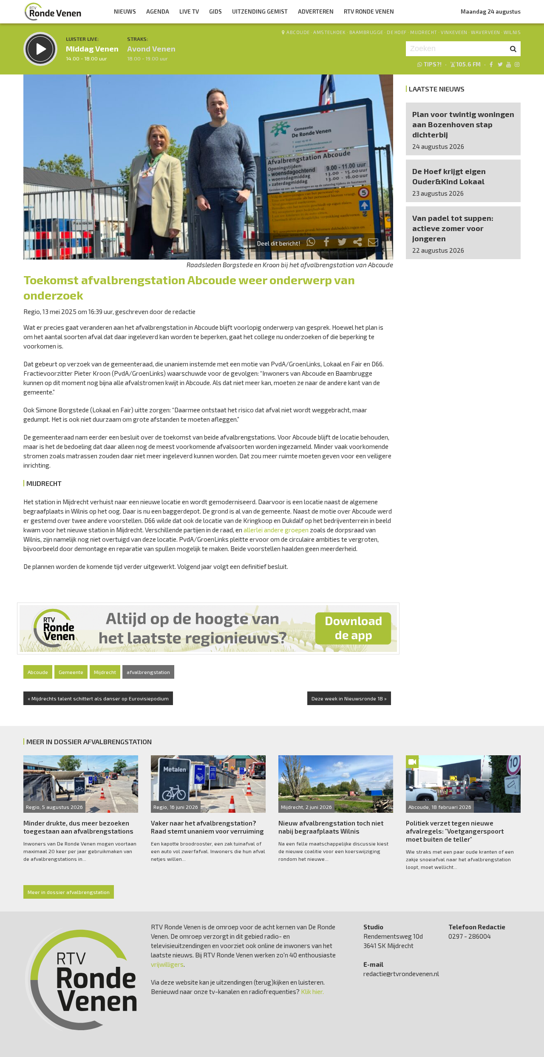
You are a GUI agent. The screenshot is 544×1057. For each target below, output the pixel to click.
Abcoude (298, 32)
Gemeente (71, 672)
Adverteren (316, 11)
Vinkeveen (454, 32)
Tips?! (433, 64)
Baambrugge (366, 32)
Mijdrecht (423, 32)
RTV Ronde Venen (369, 11)
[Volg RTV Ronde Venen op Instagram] (517, 64)
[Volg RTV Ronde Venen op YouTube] (508, 64)
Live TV (189, 11)
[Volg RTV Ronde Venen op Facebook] (491, 64)
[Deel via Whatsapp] (311, 243)
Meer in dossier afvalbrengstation (69, 892)
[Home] (52, 11)
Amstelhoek (329, 32)
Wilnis (512, 32)
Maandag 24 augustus (491, 11)
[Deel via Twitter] (342, 243)
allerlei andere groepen (276, 530)
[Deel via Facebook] (327, 243)
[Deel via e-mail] (373, 243)
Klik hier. (312, 991)
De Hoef (397, 32)
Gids (215, 11)
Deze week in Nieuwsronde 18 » (349, 698)
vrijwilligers (167, 964)
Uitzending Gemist (260, 11)
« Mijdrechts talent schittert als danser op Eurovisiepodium (98, 698)
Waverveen (485, 32)
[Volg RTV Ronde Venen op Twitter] (499, 64)
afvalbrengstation (148, 672)
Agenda (157, 11)
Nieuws (125, 11)
